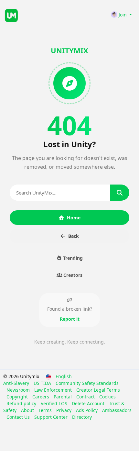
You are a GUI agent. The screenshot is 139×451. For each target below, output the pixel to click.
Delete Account (89, 403)
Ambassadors (117, 410)
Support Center (51, 417)
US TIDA (43, 383)
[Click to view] (40, 14)
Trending (72, 258)
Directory (82, 417)
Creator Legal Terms (98, 390)
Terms (45, 410)
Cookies (107, 397)
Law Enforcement (53, 390)
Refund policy (21, 403)
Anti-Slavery (16, 383)
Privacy (64, 410)
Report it (70, 319)
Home (73, 218)
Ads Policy (87, 410)
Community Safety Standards (87, 383)
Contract (86, 397)
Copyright (17, 397)
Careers (41, 397)
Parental (63, 397)
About (28, 410)
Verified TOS (55, 403)
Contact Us (18, 417)
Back (73, 236)
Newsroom (18, 390)
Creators (72, 275)
